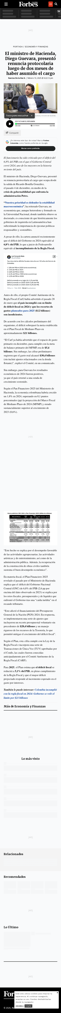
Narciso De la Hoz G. (17, 78)
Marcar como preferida (30, 148)
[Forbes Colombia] (28, 4)
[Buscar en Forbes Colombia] (56, 4)
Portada (18, 46)
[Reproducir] (9, 124)
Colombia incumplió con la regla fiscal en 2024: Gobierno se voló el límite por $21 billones (30, 694)
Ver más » (20, 1006)
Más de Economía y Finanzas (25, 706)
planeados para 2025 (22, 310)
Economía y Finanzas (36, 46)
